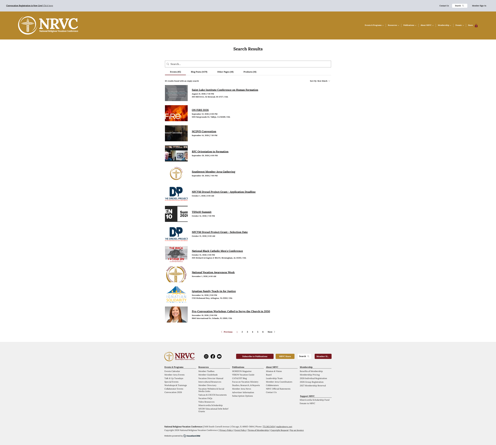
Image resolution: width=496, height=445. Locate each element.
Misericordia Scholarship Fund (315, 400)
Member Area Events (174, 374)
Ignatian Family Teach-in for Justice (214, 291)
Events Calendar (172, 371)
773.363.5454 (269, 426)
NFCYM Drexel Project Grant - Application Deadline (224, 191)
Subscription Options (242, 396)
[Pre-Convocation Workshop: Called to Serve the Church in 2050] (176, 315)
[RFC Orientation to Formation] (176, 153)
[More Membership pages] (450, 25)
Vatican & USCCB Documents (212, 395)
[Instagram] (206, 356)
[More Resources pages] (398, 25)
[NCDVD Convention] (176, 133)
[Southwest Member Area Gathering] (176, 174)
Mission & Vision (274, 371)
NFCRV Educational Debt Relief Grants (213, 409)
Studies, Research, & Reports (246, 385)
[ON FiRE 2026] (176, 113)
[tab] (175, 71)
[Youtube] (219, 356)
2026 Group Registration (312, 382)
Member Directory (207, 385)
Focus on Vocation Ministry (245, 381)
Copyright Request (279, 430)
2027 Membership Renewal (313, 385)
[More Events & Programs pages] (383, 25)
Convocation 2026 (173, 392)
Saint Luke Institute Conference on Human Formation (225, 89)
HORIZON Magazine (242, 371)
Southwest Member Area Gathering (213, 171)
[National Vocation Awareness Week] (176, 274)
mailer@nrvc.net (284, 426)
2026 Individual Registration (313, 378)
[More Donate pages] (463, 25)
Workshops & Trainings (175, 385)
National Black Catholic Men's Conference (217, 250)
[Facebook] (213, 356)
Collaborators (272, 385)
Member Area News (241, 388)
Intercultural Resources (209, 381)
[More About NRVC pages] (433, 25)
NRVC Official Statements (278, 388)
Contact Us (444, 6)
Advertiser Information (243, 392)
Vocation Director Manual (210, 378)
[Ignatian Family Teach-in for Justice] (176, 294)
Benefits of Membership (311, 371)
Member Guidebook (208, 374)
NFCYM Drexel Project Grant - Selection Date (220, 232)
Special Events (171, 381)
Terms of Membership (258, 430)
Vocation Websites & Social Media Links (211, 389)
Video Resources (206, 401)
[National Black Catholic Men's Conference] (176, 254)
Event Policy (240, 430)
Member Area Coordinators (279, 381)
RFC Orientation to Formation (210, 151)
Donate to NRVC (307, 403)
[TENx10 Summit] (176, 214)
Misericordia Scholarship (210, 405)
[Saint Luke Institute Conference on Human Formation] (176, 93)
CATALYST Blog (239, 378)
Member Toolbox (206, 371)
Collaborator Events (173, 388)
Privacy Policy (226, 430)
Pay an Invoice (297, 430)
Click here (29, 5)
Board (269, 374)
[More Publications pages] (415, 25)
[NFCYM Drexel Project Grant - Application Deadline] (176, 194)
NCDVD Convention (204, 131)
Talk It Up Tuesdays (173, 378)
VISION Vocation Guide (243, 374)
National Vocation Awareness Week (213, 272)
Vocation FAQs (205, 398)
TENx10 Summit (201, 211)
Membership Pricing (310, 374)
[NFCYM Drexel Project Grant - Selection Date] (176, 234)
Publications (238, 367)
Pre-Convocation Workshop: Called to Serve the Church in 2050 (231, 311)
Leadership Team (274, 378)
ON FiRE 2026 (200, 110)
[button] (476, 25)
